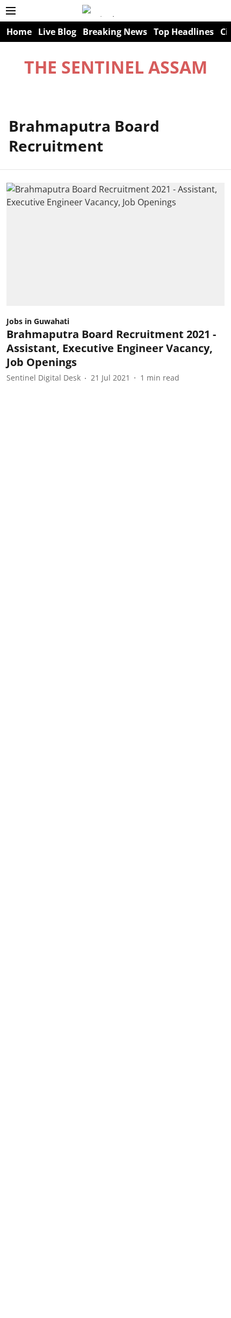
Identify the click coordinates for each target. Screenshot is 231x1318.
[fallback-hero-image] (115, 244)
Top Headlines (184, 32)
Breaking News (115, 32)
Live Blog (57, 32)
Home (19, 32)
